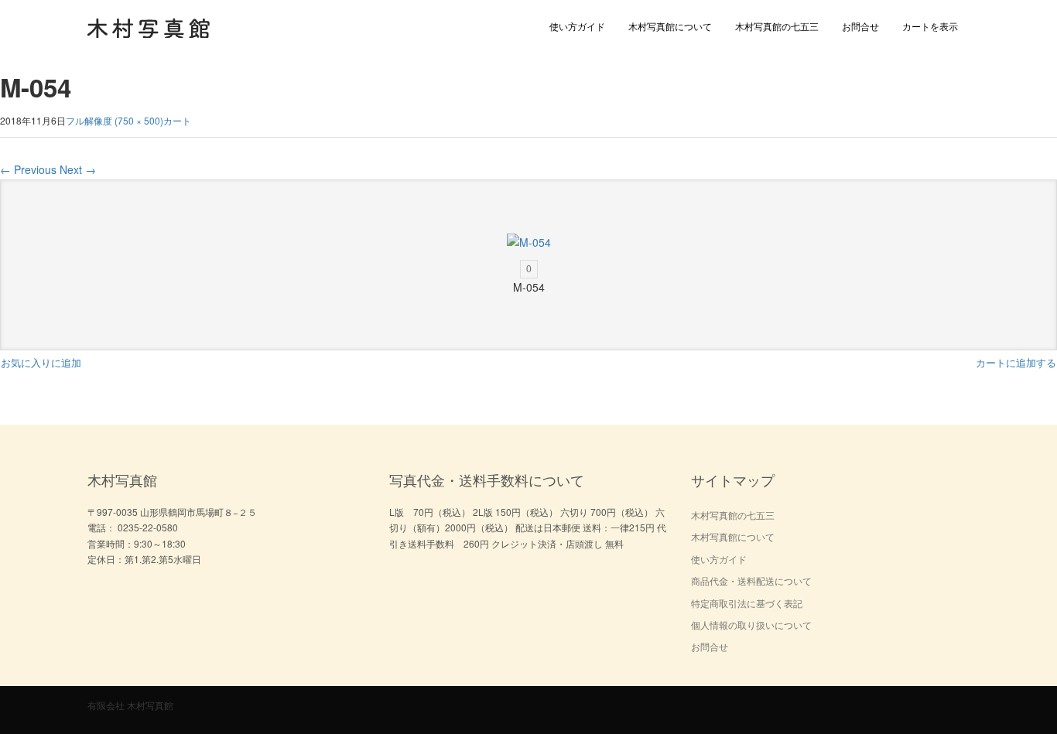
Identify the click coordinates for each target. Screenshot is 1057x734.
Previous (28, 169)
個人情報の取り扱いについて (751, 624)
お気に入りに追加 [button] (41, 362)
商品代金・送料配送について (751, 580)
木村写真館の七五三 (777, 25)
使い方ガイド (577, 25)
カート (177, 120)
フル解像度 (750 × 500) (114, 120)
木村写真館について (670, 25)
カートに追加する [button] (1016, 362)
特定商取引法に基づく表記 (746, 602)
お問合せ (860, 25)
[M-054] (528, 242)
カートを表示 (930, 25)
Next (78, 169)
